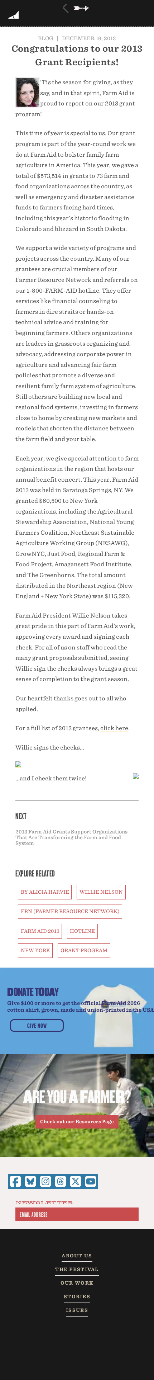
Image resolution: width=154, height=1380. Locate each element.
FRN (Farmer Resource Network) (70, 911)
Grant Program (84, 950)
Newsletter (44, 1203)
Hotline (82, 931)
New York (35, 950)
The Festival (76, 1269)
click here (114, 728)
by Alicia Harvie (45, 892)
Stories (77, 1296)
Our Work (77, 1283)
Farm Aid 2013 (40, 931)
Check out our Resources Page (77, 1121)
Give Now (37, 1025)
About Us (77, 1255)
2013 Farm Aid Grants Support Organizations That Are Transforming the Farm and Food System (71, 837)
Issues (77, 1310)
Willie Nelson (101, 892)
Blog (45, 38)
